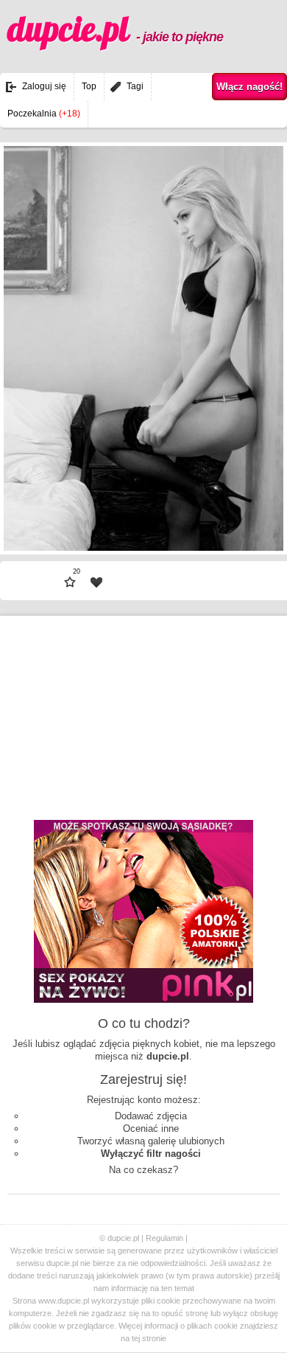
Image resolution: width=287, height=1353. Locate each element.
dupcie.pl (115, 28)
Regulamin (164, 1238)
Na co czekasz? (143, 1169)
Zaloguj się (44, 86)
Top (89, 86)
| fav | (96, 582)
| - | (56, 509)
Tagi (135, 86)
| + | (231, 509)
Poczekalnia (43, 113)
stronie (154, 1338)
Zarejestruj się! (143, 1079)
